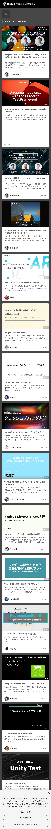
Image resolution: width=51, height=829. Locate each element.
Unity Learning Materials (18, 4)
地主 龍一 (13, 748)
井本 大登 (13, 347)
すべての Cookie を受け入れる (25, 824)
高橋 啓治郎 (14, 248)
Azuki (12, 297)
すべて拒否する (26, 817)
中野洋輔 (13, 649)
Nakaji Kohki (15, 599)
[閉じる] (49, 793)
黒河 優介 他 (14, 74)
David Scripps (15, 447)
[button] (45, 4)
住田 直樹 (13, 549)
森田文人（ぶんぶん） (18, 499)
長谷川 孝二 (14, 397)
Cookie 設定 (25, 812)
